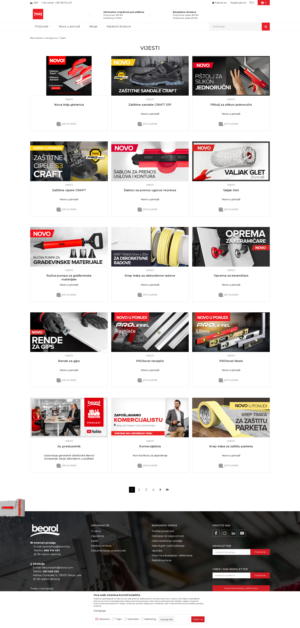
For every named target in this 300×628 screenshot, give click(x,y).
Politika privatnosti (163, 531)
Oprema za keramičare (231, 275)
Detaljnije (69, 123)
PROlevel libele (231, 361)
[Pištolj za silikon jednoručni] (231, 76)
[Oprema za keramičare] (231, 247)
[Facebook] (216, 533)
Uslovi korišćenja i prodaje (167, 540)
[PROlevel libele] (231, 332)
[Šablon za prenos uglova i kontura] (150, 161)
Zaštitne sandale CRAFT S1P (149, 104)
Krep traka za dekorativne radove (150, 275)
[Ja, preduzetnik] (69, 417)
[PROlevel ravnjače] (150, 332)
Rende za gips (69, 361)
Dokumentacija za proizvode (108, 550)
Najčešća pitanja (161, 560)
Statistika (133, 619)
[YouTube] (242, 533)
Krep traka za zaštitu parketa (231, 446)
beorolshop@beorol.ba (56, 546)
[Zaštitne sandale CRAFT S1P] (150, 76)
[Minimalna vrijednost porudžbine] (99, 16)
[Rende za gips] (69, 332)
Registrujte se (238, 2)
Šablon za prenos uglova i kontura (150, 190)
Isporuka (157, 550)
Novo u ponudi (69, 26)
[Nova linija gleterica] (69, 76)
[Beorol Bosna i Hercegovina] (38, 14)
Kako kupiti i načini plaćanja (168, 545)
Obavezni (104, 619)
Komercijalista (150, 446)
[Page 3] (167, 490)
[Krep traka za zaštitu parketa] (231, 417)
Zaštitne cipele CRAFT (69, 190)
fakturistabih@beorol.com (57, 567)
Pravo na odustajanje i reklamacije (172, 555)
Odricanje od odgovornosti (168, 536)
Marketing (150, 619)
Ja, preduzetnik (69, 446)
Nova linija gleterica (69, 104)
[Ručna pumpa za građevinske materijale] (69, 247)
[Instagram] (224, 533)
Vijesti (94, 540)
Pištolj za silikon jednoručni (231, 104)
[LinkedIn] (233, 533)
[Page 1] (160, 490)
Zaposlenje (97, 536)
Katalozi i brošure (101, 545)
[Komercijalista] (150, 417)
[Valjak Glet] (231, 161)
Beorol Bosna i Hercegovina (43, 38)
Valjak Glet (231, 190)
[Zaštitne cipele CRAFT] (69, 161)
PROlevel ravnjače (150, 361)
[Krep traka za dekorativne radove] (150, 247)
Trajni (118, 619)
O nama (96, 531)
